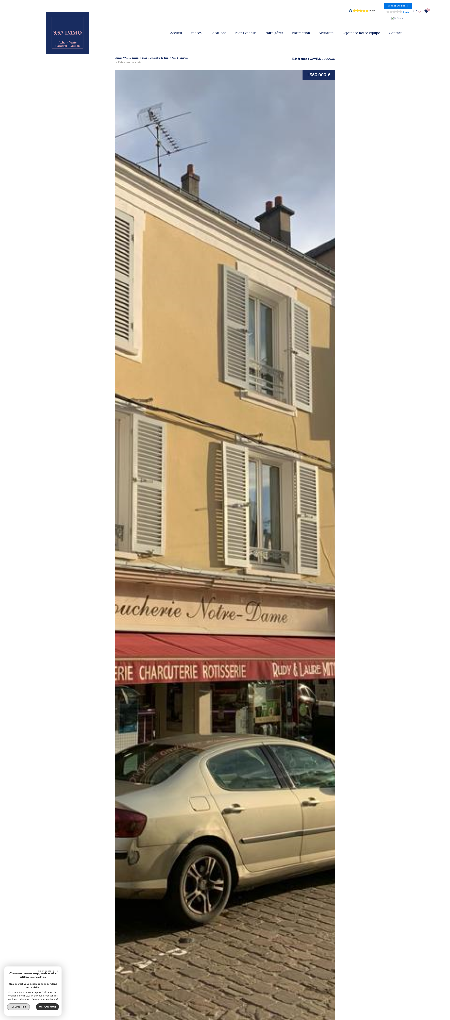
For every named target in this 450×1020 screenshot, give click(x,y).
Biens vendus (245, 33)
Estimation (301, 33)
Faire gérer (274, 33)
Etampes (146, 58)
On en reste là (46, 970)
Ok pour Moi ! (47, 1006)
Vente (127, 58)
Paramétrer (18, 1006)
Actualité (326, 33)
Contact (395, 33)
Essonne (135, 58)
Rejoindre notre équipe (361, 33)
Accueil (176, 33)
